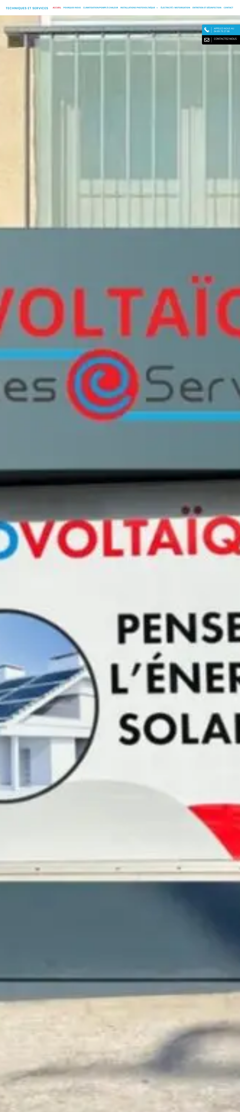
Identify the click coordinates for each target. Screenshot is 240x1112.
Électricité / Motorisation (175, 8)
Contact (228, 8)
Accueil (57, 8)
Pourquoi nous (72, 8)
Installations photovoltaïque (137, 8)
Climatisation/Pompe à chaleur (100, 8)
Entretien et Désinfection (206, 8)
